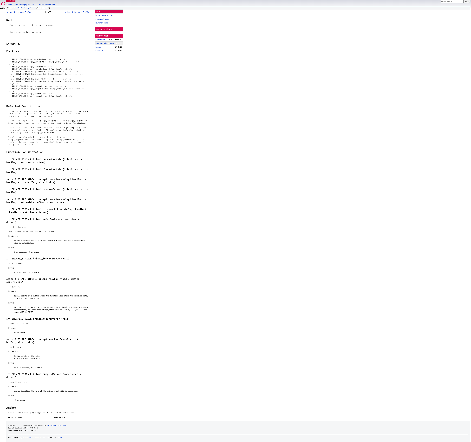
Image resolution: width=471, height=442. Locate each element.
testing (98, 47)
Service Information (46, 4)
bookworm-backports (15, 8)
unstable (99, 51)
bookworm (100, 39)
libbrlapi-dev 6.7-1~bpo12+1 (56, 425)
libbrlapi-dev (28, 8)
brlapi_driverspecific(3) (19, 12)
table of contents (104, 29)
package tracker (102, 19)
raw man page (101, 23)
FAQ (33, 4)
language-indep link (104, 15)
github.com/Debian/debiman (31, 438)
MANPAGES (11, 1)
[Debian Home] (3, 5)
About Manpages (22, 4)
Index (9, 4)
